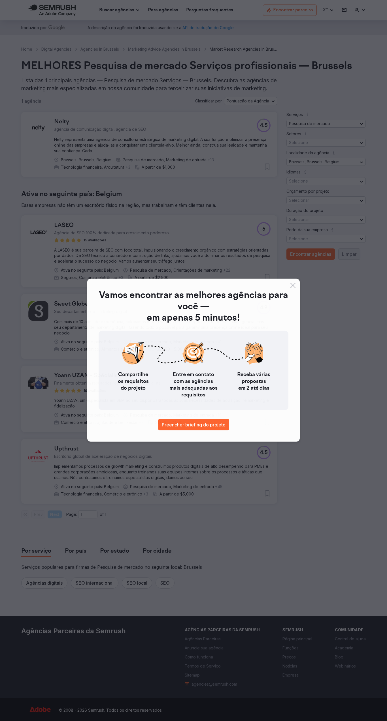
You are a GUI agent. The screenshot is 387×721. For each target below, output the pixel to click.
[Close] (293, 286)
